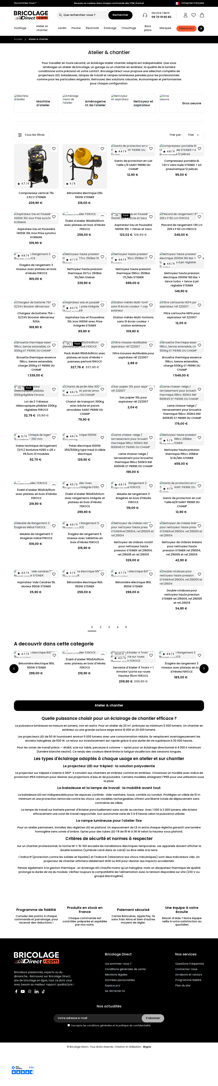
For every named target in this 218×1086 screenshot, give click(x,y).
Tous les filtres (35, 135)
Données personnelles (120, 980)
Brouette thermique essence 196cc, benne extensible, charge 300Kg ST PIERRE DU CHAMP (36, 364)
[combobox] (82, 15)
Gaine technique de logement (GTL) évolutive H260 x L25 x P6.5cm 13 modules (36, 450)
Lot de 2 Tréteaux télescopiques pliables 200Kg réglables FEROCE (36, 406)
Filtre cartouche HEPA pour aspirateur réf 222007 (182, 315)
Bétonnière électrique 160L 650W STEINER (85, 585)
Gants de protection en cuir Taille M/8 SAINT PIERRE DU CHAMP (182, 502)
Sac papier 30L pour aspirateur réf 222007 (133, 400)
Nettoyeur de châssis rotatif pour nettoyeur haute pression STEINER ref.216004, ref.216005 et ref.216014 (133, 548)
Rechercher (120, 15)
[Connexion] (185, 15)
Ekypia (147, 1047)
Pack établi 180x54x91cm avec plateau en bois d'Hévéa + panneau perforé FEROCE (84, 358)
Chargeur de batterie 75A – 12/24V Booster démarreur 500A (36, 317)
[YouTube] (22, 991)
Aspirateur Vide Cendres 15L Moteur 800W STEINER (36, 585)
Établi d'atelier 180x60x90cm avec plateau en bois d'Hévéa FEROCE (84, 225)
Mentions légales (116, 975)
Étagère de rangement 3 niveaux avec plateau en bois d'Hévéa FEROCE (36, 269)
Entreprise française (193, 3)
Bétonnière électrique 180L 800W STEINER (133, 585)
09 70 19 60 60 (161, 17)
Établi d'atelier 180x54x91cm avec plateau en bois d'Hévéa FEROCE (36, 494)
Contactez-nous (186, 969)
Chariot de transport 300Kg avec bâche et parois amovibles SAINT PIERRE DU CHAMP (85, 408)
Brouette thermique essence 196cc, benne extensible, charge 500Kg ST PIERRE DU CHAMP (181, 364)
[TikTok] (43, 991)
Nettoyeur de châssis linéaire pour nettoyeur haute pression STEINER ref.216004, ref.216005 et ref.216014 (182, 548)
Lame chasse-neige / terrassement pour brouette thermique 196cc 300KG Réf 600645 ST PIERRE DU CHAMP (181, 412)
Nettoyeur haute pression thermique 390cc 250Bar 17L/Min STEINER (133, 273)
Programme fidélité (188, 980)
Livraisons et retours (188, 975)
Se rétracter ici (115, 991)
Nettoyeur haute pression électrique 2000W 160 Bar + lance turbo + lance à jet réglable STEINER (181, 279)
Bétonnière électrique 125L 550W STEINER (85, 195)
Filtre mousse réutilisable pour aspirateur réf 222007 (133, 356)
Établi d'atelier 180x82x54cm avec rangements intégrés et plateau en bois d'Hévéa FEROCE (85, 500)
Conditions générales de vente (125, 969)
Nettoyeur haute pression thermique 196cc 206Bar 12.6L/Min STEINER (181, 454)
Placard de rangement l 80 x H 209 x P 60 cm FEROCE (181, 227)
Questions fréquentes (189, 964)
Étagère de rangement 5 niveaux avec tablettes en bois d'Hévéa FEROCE (85, 538)
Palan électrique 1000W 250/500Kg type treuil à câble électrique (84, 450)
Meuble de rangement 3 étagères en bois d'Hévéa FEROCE (133, 498)
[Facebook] (16, 991)
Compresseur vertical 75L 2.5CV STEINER (36, 195)
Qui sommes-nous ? (25, 3)
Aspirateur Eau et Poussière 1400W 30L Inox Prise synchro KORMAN (36, 233)
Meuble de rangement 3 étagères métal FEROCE (36, 536)
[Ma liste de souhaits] (193, 15)
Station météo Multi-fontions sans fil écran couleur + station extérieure (133, 322)
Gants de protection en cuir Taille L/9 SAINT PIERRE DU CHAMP (133, 165)
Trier (191, 135)
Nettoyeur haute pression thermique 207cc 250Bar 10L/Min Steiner (84, 273)
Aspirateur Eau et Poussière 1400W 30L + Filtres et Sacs (133, 227)
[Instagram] (30, 991)
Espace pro (112, 986)
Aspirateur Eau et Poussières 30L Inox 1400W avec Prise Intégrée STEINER (84, 322)
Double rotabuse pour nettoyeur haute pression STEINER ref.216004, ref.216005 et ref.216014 (182, 597)
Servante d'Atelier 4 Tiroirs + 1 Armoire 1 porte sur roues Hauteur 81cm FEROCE (133, 672)
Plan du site (182, 986)
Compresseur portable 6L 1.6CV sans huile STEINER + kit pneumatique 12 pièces (182, 165)
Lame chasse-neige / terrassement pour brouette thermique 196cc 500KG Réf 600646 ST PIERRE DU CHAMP (133, 460)
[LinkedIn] (36, 991)
